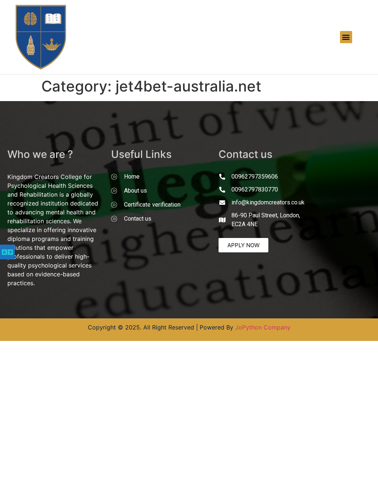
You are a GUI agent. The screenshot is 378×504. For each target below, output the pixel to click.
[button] (346, 37)
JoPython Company (263, 327)
